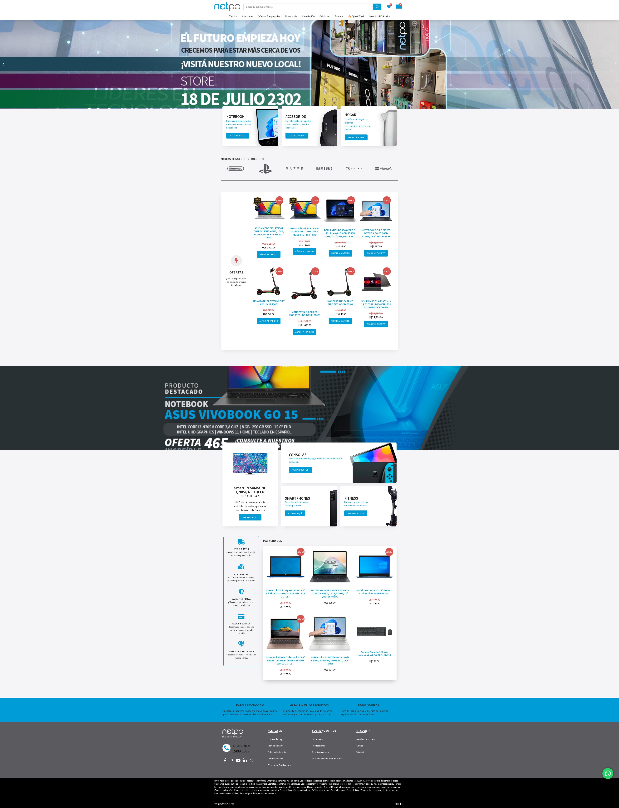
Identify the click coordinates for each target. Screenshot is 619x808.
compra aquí (295, 513)
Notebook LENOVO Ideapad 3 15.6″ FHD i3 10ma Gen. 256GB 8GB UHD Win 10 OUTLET (285, 660)
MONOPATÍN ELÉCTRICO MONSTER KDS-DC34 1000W (304, 313)
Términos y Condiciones (279, 765)
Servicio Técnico (276, 758)
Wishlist (360, 752)
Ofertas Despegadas (269, 16)
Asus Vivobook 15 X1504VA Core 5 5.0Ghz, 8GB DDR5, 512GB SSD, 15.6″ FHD (304, 231)
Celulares (324, 16)
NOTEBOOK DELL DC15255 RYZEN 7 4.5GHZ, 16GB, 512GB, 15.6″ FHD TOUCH (376, 233)
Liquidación (308, 16)
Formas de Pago (275, 739)
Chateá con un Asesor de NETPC (327, 758)
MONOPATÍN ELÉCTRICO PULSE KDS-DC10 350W (340, 302)
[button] (3, 64)
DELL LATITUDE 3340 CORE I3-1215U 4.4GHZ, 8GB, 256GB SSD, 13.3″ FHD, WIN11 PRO (340, 233)
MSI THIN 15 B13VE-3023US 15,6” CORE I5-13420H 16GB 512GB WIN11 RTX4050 (376, 304)
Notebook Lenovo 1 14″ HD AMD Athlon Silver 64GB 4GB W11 (374, 592)
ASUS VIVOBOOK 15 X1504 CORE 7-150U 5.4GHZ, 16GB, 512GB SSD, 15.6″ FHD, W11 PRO (269, 232)
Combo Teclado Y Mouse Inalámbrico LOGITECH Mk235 (374, 653)
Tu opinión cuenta (320, 752)
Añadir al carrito (269, 254)
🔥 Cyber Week (356, 16)
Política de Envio (276, 745)
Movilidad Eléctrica (379, 16)
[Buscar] (377, 7)
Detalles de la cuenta (366, 739)
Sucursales (247, 16)
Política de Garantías (278, 752)
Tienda (233, 16)
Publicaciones (318, 745)
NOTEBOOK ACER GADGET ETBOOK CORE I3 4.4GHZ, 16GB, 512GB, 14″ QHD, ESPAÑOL (330, 593)
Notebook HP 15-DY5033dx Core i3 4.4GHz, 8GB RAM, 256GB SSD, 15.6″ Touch (329, 660)
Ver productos (238, 135)
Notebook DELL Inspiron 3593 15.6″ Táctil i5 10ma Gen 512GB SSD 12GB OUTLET (285, 593)
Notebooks (291, 16)
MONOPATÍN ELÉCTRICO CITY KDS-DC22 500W (269, 302)
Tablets (339, 16)
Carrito (359, 745)
